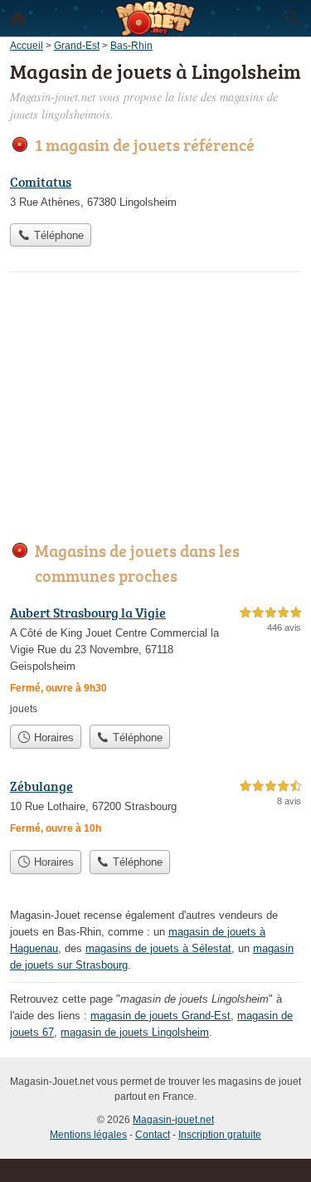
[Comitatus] (155, 193)
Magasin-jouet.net (173, 1120)
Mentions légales (88, 1134)
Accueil (18, 18)
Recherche (293, 18)
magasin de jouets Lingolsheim (135, 1032)
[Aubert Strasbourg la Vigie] (155, 659)
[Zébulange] (155, 809)
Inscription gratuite (219, 1134)
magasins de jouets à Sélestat (158, 948)
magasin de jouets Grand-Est (160, 1015)
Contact (152, 1134)
